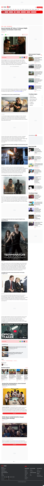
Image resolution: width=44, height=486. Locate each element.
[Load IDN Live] (36, 140)
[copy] (26, 57)
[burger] (42, 8)
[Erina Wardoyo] (2, 364)
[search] (35, 7)
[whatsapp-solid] (20, 57)
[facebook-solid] (22, 57)
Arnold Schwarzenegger (18, 91)
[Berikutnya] (27, 414)
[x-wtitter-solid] (24, 57)
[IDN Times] (6, 7)
